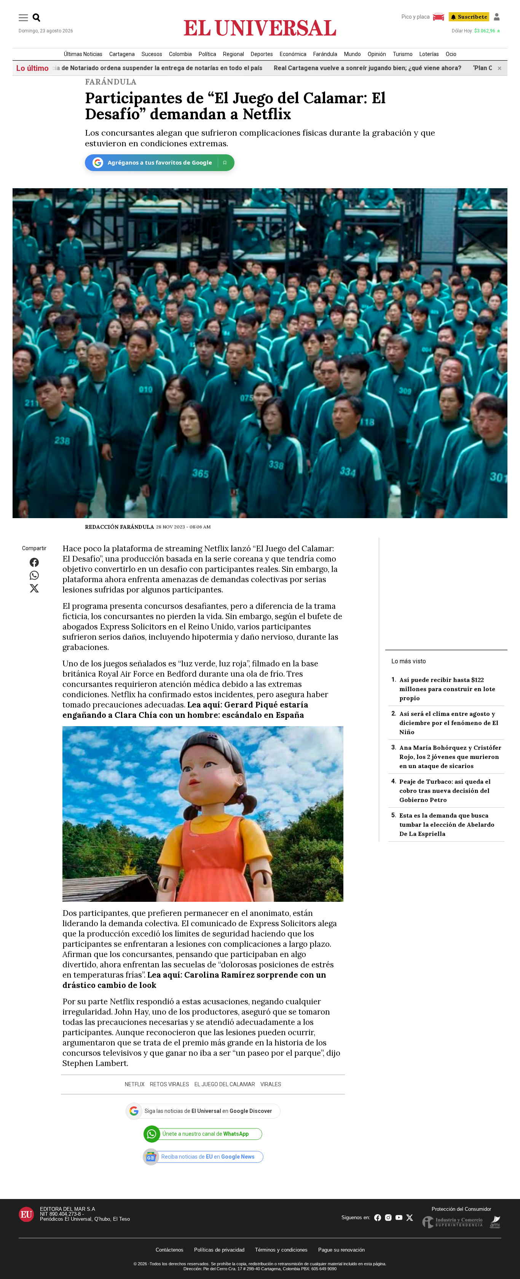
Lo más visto (408, 661)
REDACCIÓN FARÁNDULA (119, 526)
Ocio (451, 54)
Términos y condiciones (281, 1249)
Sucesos (152, 54)
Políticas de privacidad (219, 1249)
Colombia (180, 54)
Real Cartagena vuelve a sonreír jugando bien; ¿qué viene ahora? (326, 68)
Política (207, 54)
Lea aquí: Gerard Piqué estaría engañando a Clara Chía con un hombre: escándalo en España (185, 710)
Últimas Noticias (83, 54)
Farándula (325, 54)
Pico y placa (416, 17)
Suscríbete (472, 16)
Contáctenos (169, 1249)
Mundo (352, 54)
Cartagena (122, 54)
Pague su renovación (341, 1249)
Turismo (403, 54)
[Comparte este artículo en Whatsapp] (34, 575)
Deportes (262, 54)
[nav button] (23, 17)
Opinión (377, 54)
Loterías (429, 54)
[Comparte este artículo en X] (34, 588)
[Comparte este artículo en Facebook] (34, 562)
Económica (293, 54)
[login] (497, 17)
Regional (233, 54)
